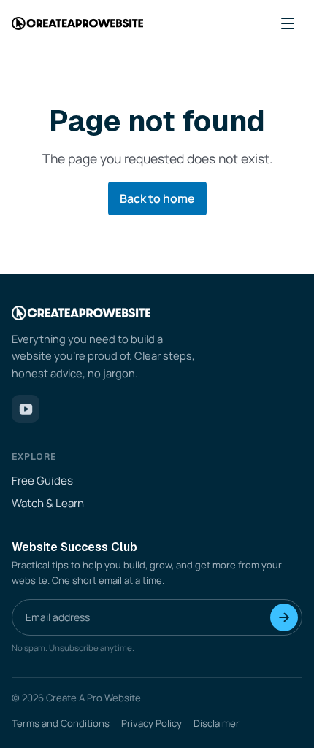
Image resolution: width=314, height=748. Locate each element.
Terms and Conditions (61, 723)
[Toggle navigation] (287, 23)
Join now (284, 617)
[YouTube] (25, 409)
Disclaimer (217, 723)
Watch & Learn (48, 503)
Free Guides (42, 480)
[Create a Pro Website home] (77, 24)
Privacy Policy (151, 723)
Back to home (157, 198)
